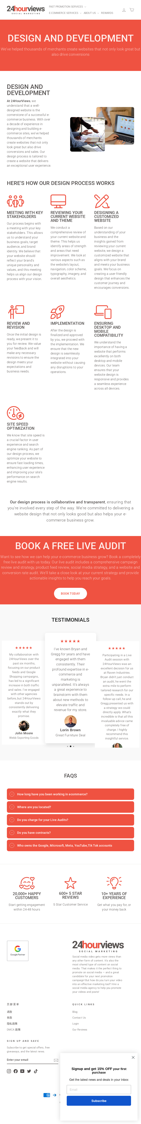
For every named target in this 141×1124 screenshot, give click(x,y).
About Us (90, 13)
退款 (9, 1011)
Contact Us (79, 1017)
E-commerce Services (64, 13)
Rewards (107, 13)
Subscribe (98, 1101)
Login (75, 1023)
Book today (70, 593)
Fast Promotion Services (66, 6)
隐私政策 (12, 1023)
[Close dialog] (133, 1057)
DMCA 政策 (13, 1029)
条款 (9, 1017)
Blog (75, 1011)
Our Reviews (79, 1029)
